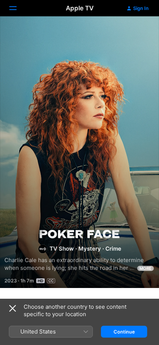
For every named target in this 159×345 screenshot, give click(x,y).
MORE (145, 268)
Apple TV (80, 8)
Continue (124, 332)
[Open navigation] (17, 8)
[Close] (12, 308)
